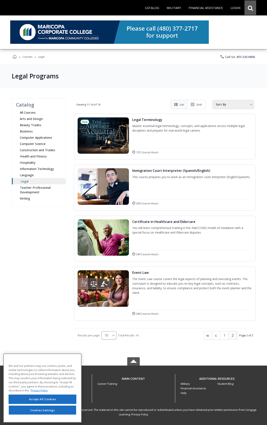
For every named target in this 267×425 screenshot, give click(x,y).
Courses (27, 57)
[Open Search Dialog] (250, 7)
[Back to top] (133, 381)
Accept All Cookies (42, 399)
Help (183, 393)
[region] (42, 387)
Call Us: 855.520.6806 (237, 57)
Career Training (107, 384)
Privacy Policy (139, 414)
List (182, 104)
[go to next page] (216, 335)
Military (185, 384)
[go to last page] (208, 335)
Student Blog (225, 384)
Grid (199, 104)
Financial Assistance (193, 388)
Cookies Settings (42, 410)
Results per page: (89, 335)
